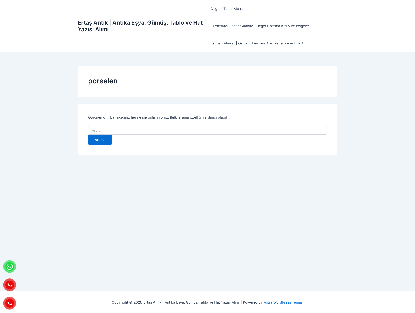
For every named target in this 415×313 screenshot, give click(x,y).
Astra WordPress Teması (283, 302)
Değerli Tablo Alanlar (228, 8)
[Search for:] (207, 130)
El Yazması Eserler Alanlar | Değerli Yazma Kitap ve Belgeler (260, 26)
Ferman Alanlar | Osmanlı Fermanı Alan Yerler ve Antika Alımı (260, 43)
